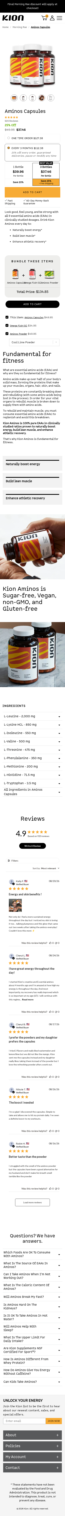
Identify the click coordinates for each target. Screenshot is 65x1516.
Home (5, 27)
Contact (13, 1467)
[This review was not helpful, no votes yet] (56, 942)
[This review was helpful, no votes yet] (50, 942)
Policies (13, 1446)
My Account (16, 1457)
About (11, 1435)
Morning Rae (20, 27)
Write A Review (32, 846)
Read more (27, 999)
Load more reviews (32, 1202)
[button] (32, 67)
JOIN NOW (54, 1421)
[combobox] (46, 868)
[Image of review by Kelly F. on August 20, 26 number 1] (15, 905)
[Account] (51, 18)
